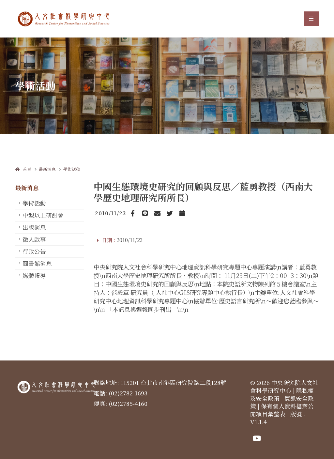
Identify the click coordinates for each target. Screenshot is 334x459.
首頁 (25, 169)
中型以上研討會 (43, 215)
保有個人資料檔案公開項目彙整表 (282, 410)
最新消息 (47, 169)
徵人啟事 (34, 239)
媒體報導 (34, 275)
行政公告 (34, 251)
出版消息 (34, 227)
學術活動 (71, 169)
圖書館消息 (37, 263)
